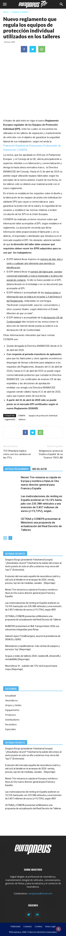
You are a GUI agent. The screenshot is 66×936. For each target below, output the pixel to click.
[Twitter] (28, 914)
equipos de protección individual (43, 415)
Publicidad (15, 926)
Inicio (6, 11)
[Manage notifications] (58, 929)
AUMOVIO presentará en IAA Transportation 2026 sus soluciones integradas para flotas (32, 628)
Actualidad (10, 695)
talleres (22, 419)
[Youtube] (37, 914)
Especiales (10, 729)
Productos (10, 714)
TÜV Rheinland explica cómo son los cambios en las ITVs (17, 454)
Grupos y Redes (20, 11)
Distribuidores (12, 719)
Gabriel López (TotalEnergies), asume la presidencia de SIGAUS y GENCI (32, 638)
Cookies (38, 926)
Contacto (27, 926)
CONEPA (21, 415)
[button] (61, 4)
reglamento (10, 419)
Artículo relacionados (17, 469)
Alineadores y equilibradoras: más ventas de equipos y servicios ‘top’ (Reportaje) (32, 648)
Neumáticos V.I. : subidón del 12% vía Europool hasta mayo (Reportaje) (31, 668)
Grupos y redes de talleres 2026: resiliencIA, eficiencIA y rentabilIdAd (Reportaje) (33, 658)
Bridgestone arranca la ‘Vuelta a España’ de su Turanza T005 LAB (50, 454)
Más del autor (39, 469)
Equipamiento (12, 710)
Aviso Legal (50, 926)
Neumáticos (11, 700)
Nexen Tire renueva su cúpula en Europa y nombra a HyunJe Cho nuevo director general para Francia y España (31, 593)
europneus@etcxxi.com (40, 893)
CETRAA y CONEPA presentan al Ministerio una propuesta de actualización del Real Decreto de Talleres (33, 618)
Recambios (11, 724)
